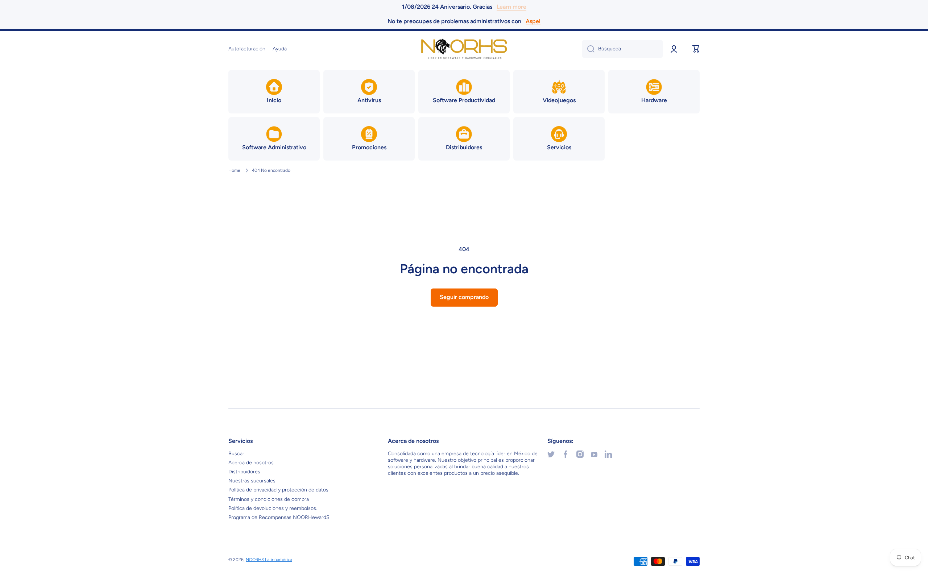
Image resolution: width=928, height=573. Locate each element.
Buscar (236, 453)
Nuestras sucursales (252, 481)
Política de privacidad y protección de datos (278, 490)
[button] (696, 49)
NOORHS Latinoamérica (269, 559)
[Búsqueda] (588, 49)
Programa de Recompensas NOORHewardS (279, 517)
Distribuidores (244, 472)
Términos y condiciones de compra (268, 499)
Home (234, 170)
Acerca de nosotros (251, 463)
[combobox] (622, 49)
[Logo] (464, 49)
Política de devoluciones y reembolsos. (272, 508)
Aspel (533, 21)
